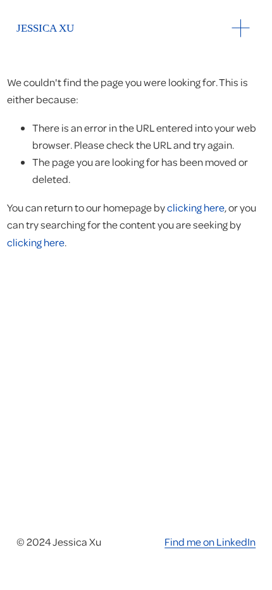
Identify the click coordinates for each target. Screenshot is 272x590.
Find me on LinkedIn (210, 541)
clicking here (196, 207)
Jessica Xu (45, 28)
